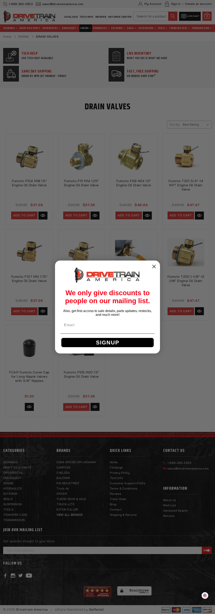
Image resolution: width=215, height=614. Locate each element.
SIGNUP (107, 342)
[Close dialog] (154, 266)
